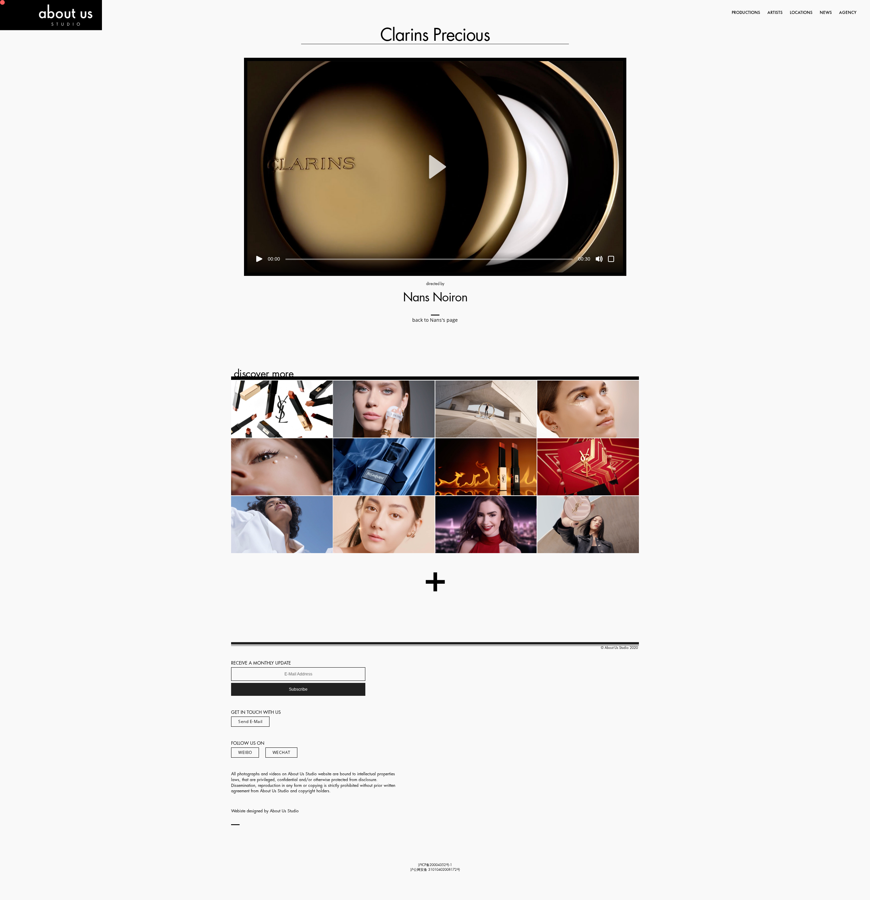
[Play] (259, 259)
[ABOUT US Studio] (51, 28)
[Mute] (599, 259)
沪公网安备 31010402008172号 (435, 869)
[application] (435, 166)
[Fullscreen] (611, 259)
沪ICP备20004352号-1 (435, 865)
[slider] (429, 259)
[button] (435, 167)
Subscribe (298, 689)
